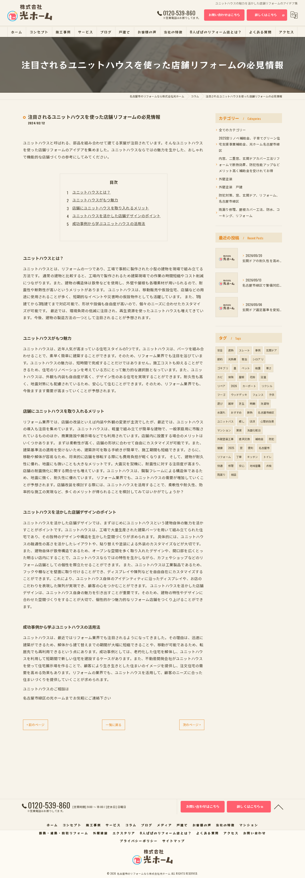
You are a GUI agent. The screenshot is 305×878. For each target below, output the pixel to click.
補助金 (259, 439)
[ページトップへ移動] (278, 806)
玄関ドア (271, 350)
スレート (244, 350)
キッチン (252, 457)
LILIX (252, 421)
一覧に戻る (113, 724)
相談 (233, 474)
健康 (220, 448)
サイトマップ (173, 841)
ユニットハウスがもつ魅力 (95, 200)
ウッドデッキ (239, 394)
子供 (271, 394)
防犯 (271, 439)
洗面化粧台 (254, 430)
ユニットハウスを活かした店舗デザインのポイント (116, 215)
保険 (231, 377)
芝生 (241, 403)
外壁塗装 (225, 178)
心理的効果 (267, 421)
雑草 (231, 403)
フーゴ (221, 394)
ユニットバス (225, 421)
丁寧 (239, 457)
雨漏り (221, 474)
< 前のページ (35, 724)
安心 (241, 466)
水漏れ (221, 412)
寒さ (269, 368)
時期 (252, 403)
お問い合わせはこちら (224, 14)
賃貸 (239, 430)
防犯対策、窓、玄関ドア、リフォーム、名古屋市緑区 (249, 198)
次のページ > (192, 724)
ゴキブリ (222, 368)
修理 (231, 466)
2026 (234, 386)
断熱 (250, 412)
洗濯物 (265, 403)
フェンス (258, 394)
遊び (220, 403)
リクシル (266, 386)
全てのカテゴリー (232, 129)
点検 (269, 466)
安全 (220, 350)
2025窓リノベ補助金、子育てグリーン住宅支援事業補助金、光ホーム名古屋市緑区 (249, 144)
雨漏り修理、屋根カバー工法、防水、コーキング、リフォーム (249, 212)
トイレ (267, 457)
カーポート (249, 386)
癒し (241, 421)
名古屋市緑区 (266, 412)
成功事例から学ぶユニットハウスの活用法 (108, 223)
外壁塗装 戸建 (230, 187)
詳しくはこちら (266, 14)
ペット (246, 368)
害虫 (244, 359)
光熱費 (232, 359)
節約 (220, 359)
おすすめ (236, 412)
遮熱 (231, 350)
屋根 (241, 377)
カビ (220, 377)
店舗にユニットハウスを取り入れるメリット (110, 208)
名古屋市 (264, 448)
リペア (221, 386)
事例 (258, 350)
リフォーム (224, 457)
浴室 (263, 377)
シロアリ (258, 359)
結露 (258, 368)
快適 (220, 466)
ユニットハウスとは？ (91, 192)
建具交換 (244, 439)
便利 (250, 448)
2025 (231, 448)
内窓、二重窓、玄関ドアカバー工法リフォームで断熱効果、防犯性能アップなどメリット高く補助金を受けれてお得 (249, 164)
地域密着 (255, 466)
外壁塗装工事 (225, 439)
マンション (224, 430)
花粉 (252, 377)
